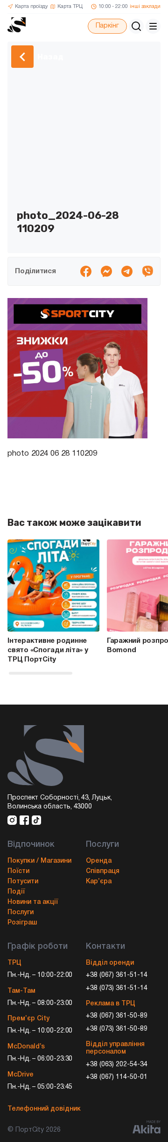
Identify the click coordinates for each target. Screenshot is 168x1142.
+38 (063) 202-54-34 (116, 1065)
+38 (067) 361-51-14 (116, 975)
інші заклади (145, 6)
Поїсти (18, 871)
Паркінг (107, 26)
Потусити (22, 882)
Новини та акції (32, 902)
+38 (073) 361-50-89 (116, 1029)
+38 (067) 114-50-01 (116, 1077)
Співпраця (102, 871)
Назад (50, 56)
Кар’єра (99, 882)
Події (16, 892)
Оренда (99, 861)
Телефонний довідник (44, 1109)
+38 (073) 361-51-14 (116, 988)
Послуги (20, 912)
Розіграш (22, 923)
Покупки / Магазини (39, 861)
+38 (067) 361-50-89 (116, 1016)
